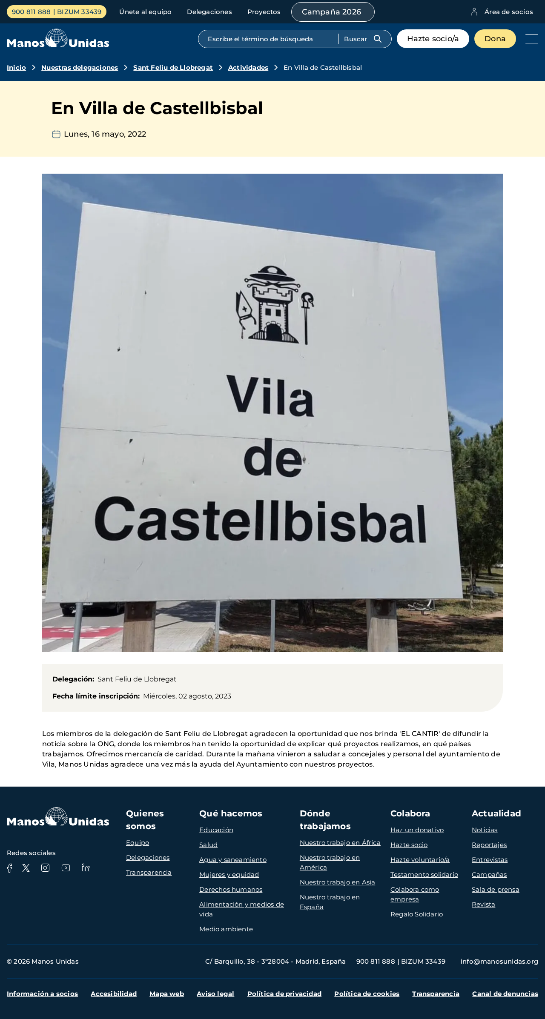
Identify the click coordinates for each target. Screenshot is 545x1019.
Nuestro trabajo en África (340, 843)
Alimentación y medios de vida (241, 909)
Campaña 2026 (331, 12)
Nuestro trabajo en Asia (338, 882)
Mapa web (166, 994)
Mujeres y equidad (229, 874)
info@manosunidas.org (499, 961)
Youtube (65, 868)
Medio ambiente (226, 929)
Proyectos (264, 12)
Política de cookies (366, 994)
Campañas (489, 874)
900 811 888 (31, 12)
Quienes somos (145, 819)
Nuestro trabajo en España (330, 902)
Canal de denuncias (505, 994)
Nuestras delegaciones (79, 67)
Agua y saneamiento (233, 860)
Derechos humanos (230, 889)
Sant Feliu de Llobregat (173, 67)
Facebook (9, 868)
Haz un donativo (417, 830)
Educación (216, 830)
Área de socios (509, 12)
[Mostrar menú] (529, 38)
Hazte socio (408, 845)
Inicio (16, 67)
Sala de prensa (495, 889)
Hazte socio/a (433, 38)
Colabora (410, 813)
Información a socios (42, 994)
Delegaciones (209, 12)
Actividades (248, 67)
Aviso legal (215, 994)
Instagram (45, 868)
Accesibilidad (114, 994)
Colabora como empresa (414, 894)
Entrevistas (490, 860)
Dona (495, 38)
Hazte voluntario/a (420, 860)
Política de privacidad (284, 994)
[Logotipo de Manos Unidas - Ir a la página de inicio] (58, 45)
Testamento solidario (424, 874)
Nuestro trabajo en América (330, 862)
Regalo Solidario (416, 914)
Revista (483, 904)
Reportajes (489, 845)
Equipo (137, 843)
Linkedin (86, 868)
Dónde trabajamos (325, 819)
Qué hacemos (230, 813)
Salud (208, 845)
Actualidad (496, 813)
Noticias (485, 830)
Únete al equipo (145, 12)
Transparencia (149, 872)
